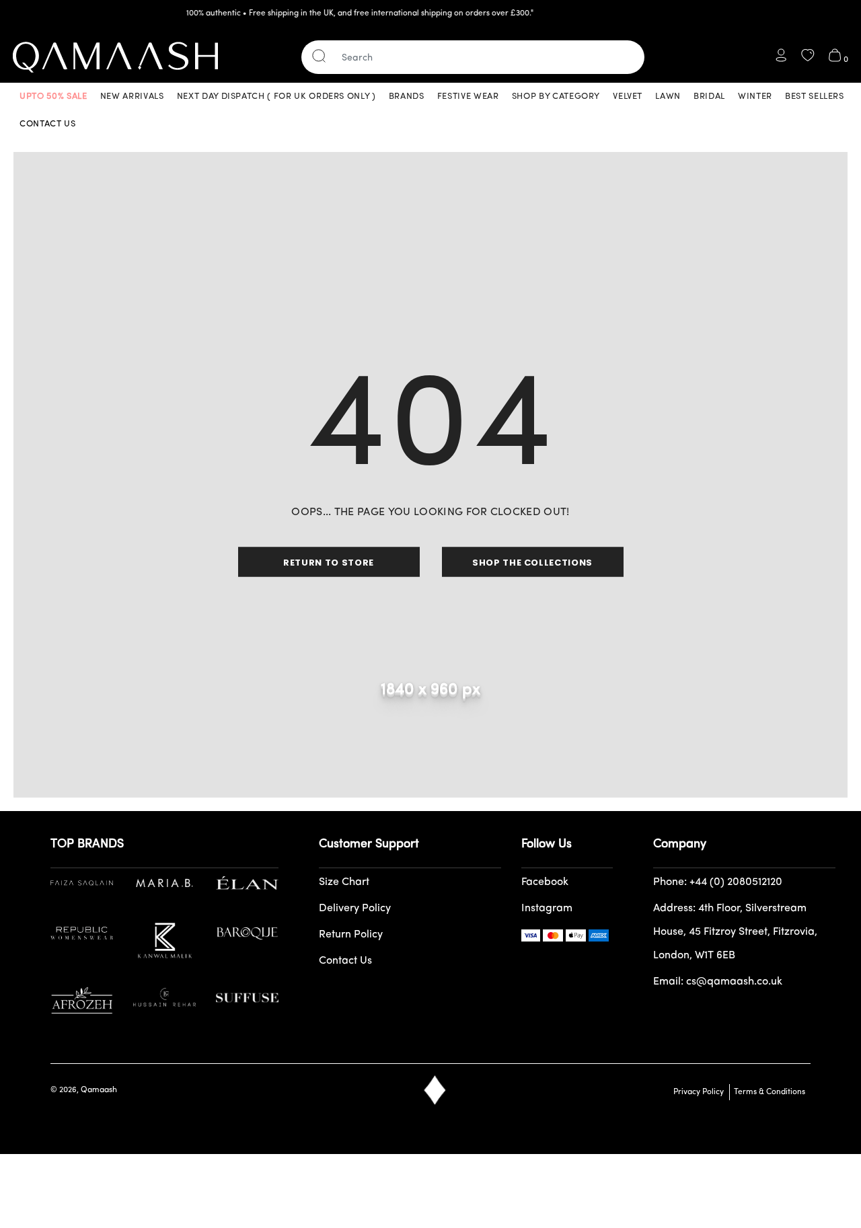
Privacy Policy (698, 1092)
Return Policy (351, 934)
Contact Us (345, 961)
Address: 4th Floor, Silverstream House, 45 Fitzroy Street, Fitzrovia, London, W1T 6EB (735, 932)
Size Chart (344, 882)
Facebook (544, 882)
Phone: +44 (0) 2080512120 (717, 882)
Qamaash (99, 1090)
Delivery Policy (355, 908)
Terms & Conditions (767, 1092)
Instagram (546, 908)
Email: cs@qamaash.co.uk (717, 981)
